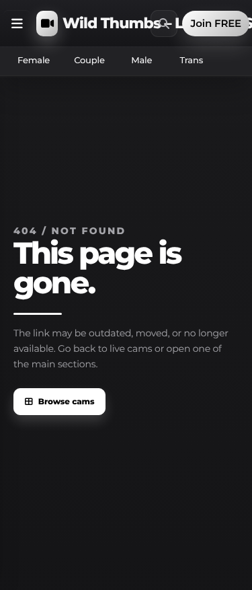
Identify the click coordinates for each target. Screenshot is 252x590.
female (33, 60)
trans (191, 60)
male (141, 60)
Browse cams (66, 402)
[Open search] (164, 23)
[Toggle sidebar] (17, 23)
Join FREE (215, 23)
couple (89, 60)
